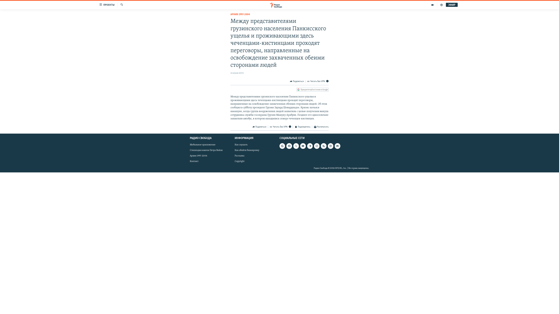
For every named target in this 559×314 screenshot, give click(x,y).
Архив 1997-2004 (240, 14)
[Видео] (432, 5)
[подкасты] (441, 5)
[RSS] (323, 146)
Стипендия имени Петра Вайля (206, 150)
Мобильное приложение (202, 145)
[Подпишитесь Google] (282, 146)
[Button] (297, 81)
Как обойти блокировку (247, 150)
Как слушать (241, 145)
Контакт (194, 161)
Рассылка (239, 156)
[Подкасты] (330, 146)
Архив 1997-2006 (198, 156)
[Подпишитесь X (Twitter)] (296, 146)
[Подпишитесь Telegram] (310, 146)
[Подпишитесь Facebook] (289, 146)
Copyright (239, 161)
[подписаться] (337, 146)
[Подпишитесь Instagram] (317, 146)
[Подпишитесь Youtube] (303, 146)
